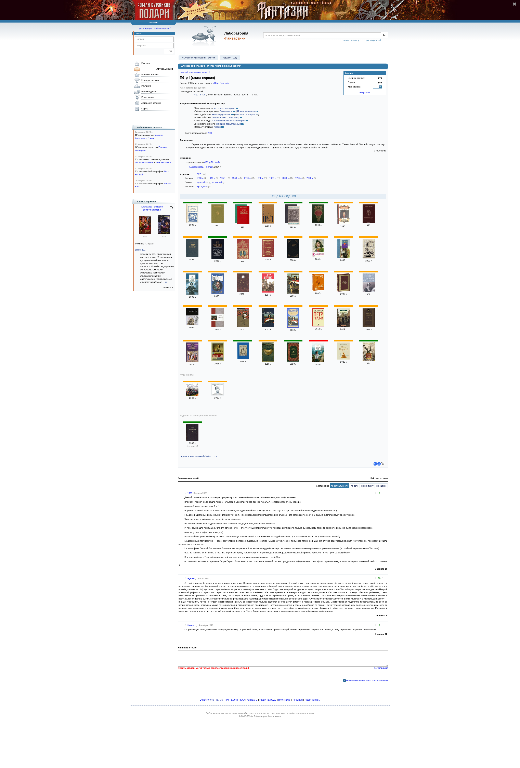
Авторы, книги (164, 69)
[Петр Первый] (243, 215)
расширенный (373, 40)
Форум (144, 108)
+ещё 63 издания (283, 196)
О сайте (204, 699)
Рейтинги (146, 86)
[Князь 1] (145, 233)
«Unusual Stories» (144, 162)
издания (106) (230, 57)
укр (221, 699)
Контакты (252, 699)
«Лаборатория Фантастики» (266, 716)
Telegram (297, 699)
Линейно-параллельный (228, 124)
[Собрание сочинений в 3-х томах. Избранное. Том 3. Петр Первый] (293, 257)
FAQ (242, 699)
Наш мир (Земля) (221, 114)
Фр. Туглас (199, 94)
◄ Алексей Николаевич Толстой (198, 57)
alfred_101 (140, 249)
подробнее (365, 92)
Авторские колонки (151, 103)
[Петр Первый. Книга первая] (192, 361)
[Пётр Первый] (368, 326)
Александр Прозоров (152, 206)
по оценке (381, 486)
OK (168, 51)
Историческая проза (224, 108)
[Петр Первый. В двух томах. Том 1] (343, 223)
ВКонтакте (284, 699)
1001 (189, 493)
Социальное (226, 111)
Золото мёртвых (152, 209)
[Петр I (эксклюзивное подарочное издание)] (318, 290)
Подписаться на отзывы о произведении (367, 680)
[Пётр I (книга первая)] (318, 361)
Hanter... (191, 625)
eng (212, 699)
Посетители (147, 97)
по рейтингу (367, 486)
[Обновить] (171, 209)
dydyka (191, 578)
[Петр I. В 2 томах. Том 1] (192, 294)
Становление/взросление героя (228, 120)
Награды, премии (150, 80)
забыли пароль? (162, 28)
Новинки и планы (150, 74)
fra (217, 699)
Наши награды (267, 699)
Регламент (232, 699)
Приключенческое (246, 111)
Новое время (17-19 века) (225, 117)
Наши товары (312, 699)
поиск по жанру (351, 40)
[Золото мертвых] (164, 233)
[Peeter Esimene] (192, 440)
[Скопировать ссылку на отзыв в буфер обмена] (185, 493)
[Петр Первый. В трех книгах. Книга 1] (192, 221)
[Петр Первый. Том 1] (368, 222)
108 (210, 133)
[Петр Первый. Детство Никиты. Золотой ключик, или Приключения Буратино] (267, 256)
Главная (145, 63)
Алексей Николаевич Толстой (195, 72)
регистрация (145, 28)
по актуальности (339, 486)
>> (166, 282)
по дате (355, 486)
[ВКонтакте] (375, 464)
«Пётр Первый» (221, 83)
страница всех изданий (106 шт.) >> (198, 456)
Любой (217, 127)
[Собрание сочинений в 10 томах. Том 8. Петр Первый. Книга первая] (368, 257)
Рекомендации (148, 91)
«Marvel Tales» (163, 162)
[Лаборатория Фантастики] (205, 36)
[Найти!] (384, 35)
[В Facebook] (379, 464)
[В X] (383, 464)
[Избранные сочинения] (217, 222)
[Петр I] (267, 222)
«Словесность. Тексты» (200, 167)
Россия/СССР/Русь (245, 114)
